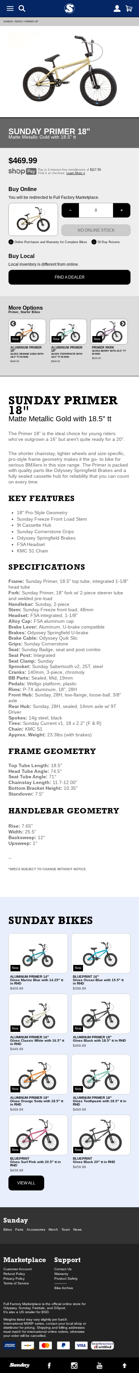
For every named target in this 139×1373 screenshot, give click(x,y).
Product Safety (66, 1278)
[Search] (22, 8)
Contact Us (63, 1269)
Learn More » (75, 173)
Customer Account (17, 1269)
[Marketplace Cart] (129, 8)
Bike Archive (63, 1288)
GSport (59, 1308)
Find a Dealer (70, 277)
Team (65, 1229)
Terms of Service (16, 1283)
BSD (45, 1312)
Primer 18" (31, 21)
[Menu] (10, 8)
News (77, 1229)
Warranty (61, 1274)
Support (67, 1259)
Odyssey (10, 1308)
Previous (13, 324)
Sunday (8, 21)
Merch (53, 1229)
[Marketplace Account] (117, 8)
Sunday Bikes (50, 920)
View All (26, 1183)
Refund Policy (14, 1274)
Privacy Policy (14, 1278)
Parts (19, 1229)
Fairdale (38, 1308)
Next (123, 324)
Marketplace (24, 1259)
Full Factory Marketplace (22, 1304)
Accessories (36, 1229)
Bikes (19, 21)
